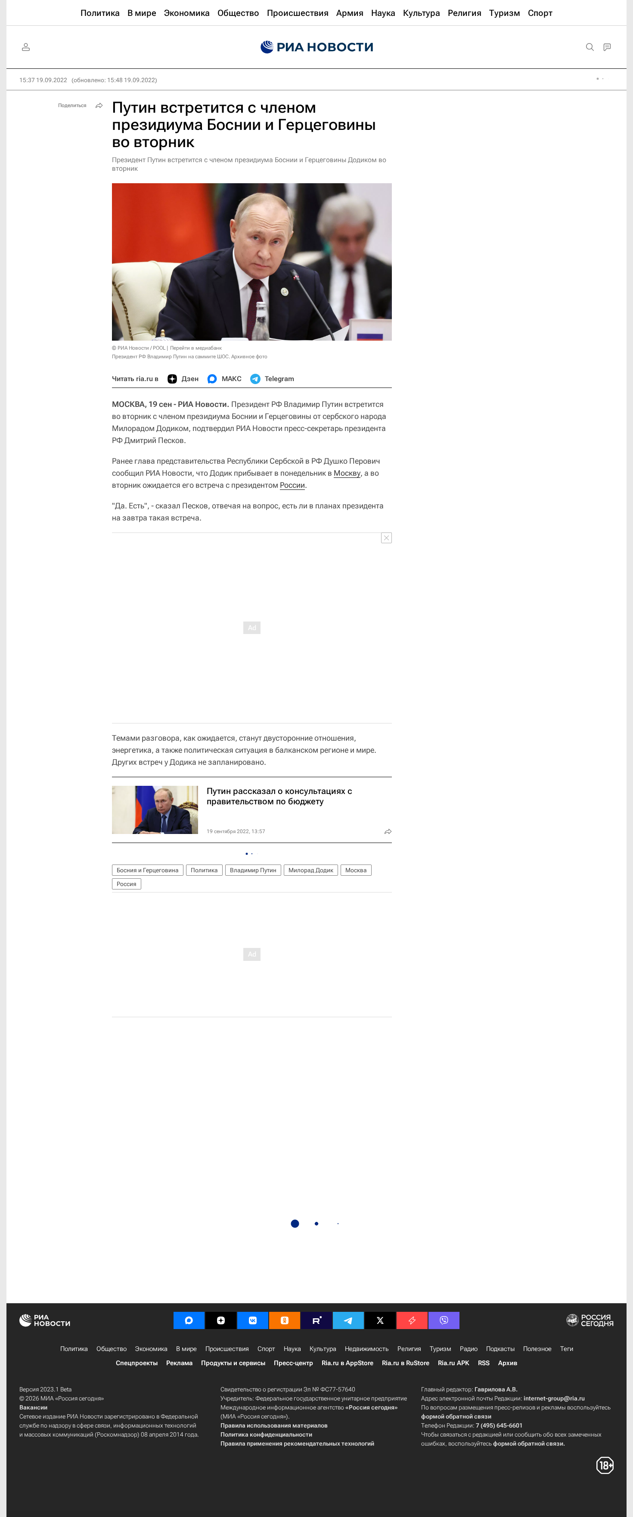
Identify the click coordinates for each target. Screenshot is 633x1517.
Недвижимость (367, 1349)
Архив (507, 1363)
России (292, 484)
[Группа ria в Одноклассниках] (284, 1320)
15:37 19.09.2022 (43, 80)
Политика (204, 870)
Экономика (151, 1349)
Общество (111, 1349)
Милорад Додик (311, 870)
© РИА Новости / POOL (138, 348)
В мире (186, 1349)
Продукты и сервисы (233, 1363)
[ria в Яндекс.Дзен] (220, 1320)
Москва (356, 870)
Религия (409, 1349)
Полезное (537, 1349)
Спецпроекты (137, 1363)
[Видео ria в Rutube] (316, 1320)
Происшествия (227, 1349)
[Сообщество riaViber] (443, 1320)
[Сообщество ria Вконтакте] (252, 1320)
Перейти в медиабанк (196, 348)
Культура (323, 1349)
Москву (347, 472)
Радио (469, 1349)
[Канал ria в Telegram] (348, 1320)
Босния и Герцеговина (148, 870)
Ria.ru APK (453, 1363)
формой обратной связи (456, 1416)
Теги (566, 1349)
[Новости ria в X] (380, 1320)
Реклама (179, 1363)
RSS (484, 1363)
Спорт (266, 1349)
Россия (127, 883)
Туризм (440, 1349)
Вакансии (33, 1407)
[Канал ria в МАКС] (189, 1320)
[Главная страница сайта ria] (316, 47)
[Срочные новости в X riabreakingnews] (412, 1320)
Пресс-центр (293, 1363)
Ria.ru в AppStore (347, 1363)
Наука (292, 1349)
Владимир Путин (253, 870)
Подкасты (500, 1349)
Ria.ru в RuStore (405, 1363)
